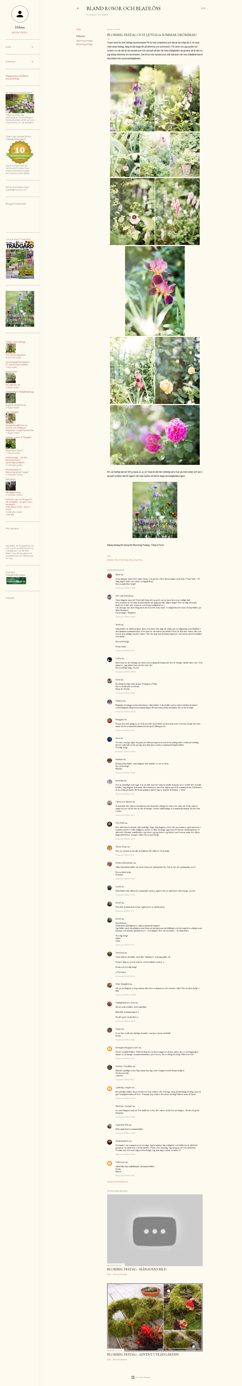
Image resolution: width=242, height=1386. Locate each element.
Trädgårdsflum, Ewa (125, 1002)
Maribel (119, 759)
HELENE (120, 823)
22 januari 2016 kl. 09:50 (125, 751)
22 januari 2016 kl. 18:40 (125, 976)
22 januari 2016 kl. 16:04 (125, 879)
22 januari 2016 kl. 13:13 (125, 855)
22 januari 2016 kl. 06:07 (125, 617)
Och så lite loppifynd (15, 355)
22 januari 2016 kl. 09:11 (125, 730)
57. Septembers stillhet (17, 364)
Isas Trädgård (12, 412)
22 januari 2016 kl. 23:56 (125, 1040)
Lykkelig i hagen (124, 1087)
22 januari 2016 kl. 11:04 (125, 794)
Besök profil (20, 32)
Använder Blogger (143, 1377)
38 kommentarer (120, 1359)
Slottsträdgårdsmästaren (18, 362)
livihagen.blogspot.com (127, 1047)
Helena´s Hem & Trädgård (18, 437)
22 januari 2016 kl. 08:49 (125, 712)
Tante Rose (121, 846)
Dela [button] (78, 29)
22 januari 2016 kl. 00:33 (125, 588)
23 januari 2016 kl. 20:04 (126, 1098)
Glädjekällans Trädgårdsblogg (20, 392)
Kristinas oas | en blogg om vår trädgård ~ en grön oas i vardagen (19, 502)
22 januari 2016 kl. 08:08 (126, 672)
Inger (118, 1029)
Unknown (120, 1162)
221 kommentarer (120, 1274)
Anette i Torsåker (124, 1066)
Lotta (118, 658)
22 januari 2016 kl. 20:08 (126, 995)
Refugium (11, 479)
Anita (118, 624)
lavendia (120, 780)
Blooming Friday (84, 44)
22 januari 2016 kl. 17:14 (125, 911)
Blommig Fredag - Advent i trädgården (143, 1354)
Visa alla (10, 514)
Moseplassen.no (13, 469)
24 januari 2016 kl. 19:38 (125, 1117)
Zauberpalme (122, 1141)
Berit (118, 574)
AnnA (118, 902)
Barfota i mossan (124, 1106)
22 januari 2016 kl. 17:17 (125, 945)
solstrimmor (11, 371)
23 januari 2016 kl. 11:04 (125, 1058)
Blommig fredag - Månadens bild (136, 1269)
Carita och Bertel (124, 802)
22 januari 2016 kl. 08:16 (125, 693)
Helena (119, 701)
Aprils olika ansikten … (16, 462)
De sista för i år (13, 385)
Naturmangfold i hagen (17, 472)
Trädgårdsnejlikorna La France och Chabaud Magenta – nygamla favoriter (20, 428)
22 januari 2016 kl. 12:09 (125, 815)
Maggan (120, 719)
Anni (118, 738)
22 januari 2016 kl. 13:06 (125, 839)
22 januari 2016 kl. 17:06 (125, 895)
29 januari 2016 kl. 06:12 (125, 1175)
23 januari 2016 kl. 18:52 (125, 1080)
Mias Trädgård (122, 984)
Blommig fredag (84, 40)
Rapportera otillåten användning (17, 77)
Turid (118, 679)
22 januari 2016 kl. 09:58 (125, 773)
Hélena (20, 27)
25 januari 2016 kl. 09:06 (125, 1154)
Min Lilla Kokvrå (123, 596)
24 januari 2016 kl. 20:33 (125, 1133)
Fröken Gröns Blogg (15, 342)
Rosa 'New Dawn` (15, 450)
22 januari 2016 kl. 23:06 (125, 1021)
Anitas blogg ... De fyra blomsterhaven (16, 458)
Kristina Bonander (124, 863)
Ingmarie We (122, 1125)
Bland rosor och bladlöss (123, 8)
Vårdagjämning (13, 492)
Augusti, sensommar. (16, 405)
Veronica (120, 952)
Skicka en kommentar (117, 1182)
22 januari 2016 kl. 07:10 (125, 650)
